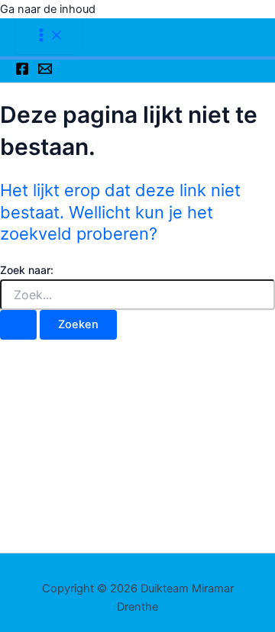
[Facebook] (22, 72)
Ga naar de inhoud (47, 9)
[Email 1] (45, 72)
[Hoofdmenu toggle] (48, 36)
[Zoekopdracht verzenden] (18, 325)
